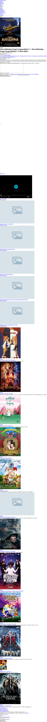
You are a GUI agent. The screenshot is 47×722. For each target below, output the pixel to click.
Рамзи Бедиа (4, 56)
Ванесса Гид (16, 55)
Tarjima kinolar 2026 (4, 708)
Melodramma (2, 10)
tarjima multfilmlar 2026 (4, 710)
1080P (5, 198)
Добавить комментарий (4, 75)
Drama (1, 8)
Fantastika (2, 14)
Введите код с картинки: (5, 73)
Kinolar (1, 1)
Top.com (3, 0)
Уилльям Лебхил (23, 55)
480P (1, 198)
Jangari (1, 7)
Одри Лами (28, 55)
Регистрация (5, 714)
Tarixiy (1, 13)
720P (3, 198)
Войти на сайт (2, 720)
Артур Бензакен (7, 54)
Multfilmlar (2, 3)
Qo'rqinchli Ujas (3, 12)
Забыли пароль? (6, 717)
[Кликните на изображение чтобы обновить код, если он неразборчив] (25, 74)
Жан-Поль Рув (11, 55)
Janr (0, 4)
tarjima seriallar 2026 (4, 709)
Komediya (2, 9)
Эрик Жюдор (40, 55)
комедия (4, 59)
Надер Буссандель (11, 56)
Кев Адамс (5, 55)
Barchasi (1, 5)
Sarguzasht (2, 11)
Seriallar (1, 2)
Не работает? (2, 173)
